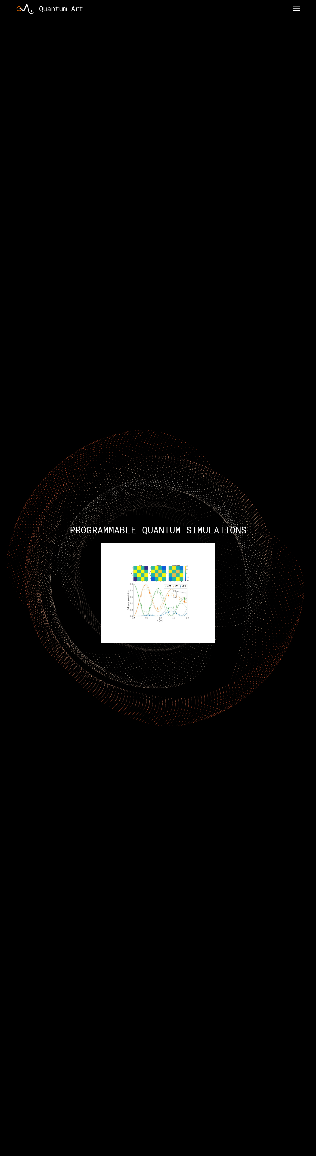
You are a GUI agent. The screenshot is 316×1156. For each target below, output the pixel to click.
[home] (50, 8)
